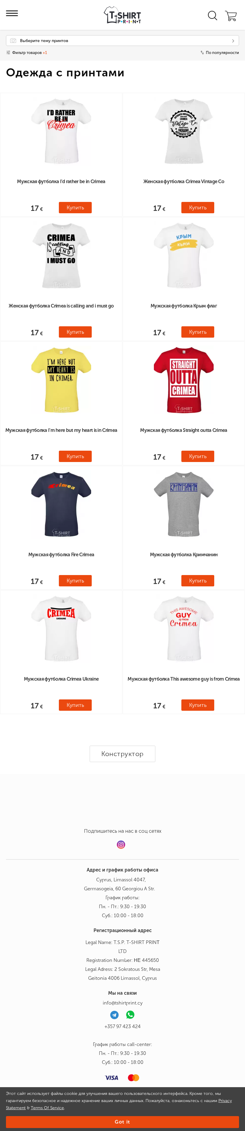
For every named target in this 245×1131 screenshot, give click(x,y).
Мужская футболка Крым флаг (184, 306)
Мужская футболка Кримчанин (184, 554)
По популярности (222, 52)
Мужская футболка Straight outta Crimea (183, 430)
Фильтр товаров (29, 52)
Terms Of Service (47, 1107)
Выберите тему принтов (44, 40)
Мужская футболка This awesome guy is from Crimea (184, 679)
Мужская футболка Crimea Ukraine (61, 679)
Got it (122, 1122)
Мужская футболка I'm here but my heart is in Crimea (61, 430)
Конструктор (122, 754)
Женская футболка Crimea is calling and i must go (61, 306)
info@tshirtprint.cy (123, 1003)
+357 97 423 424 (123, 1026)
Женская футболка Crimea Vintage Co (183, 181)
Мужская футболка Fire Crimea (61, 554)
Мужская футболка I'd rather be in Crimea (61, 181)
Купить (75, 207)
